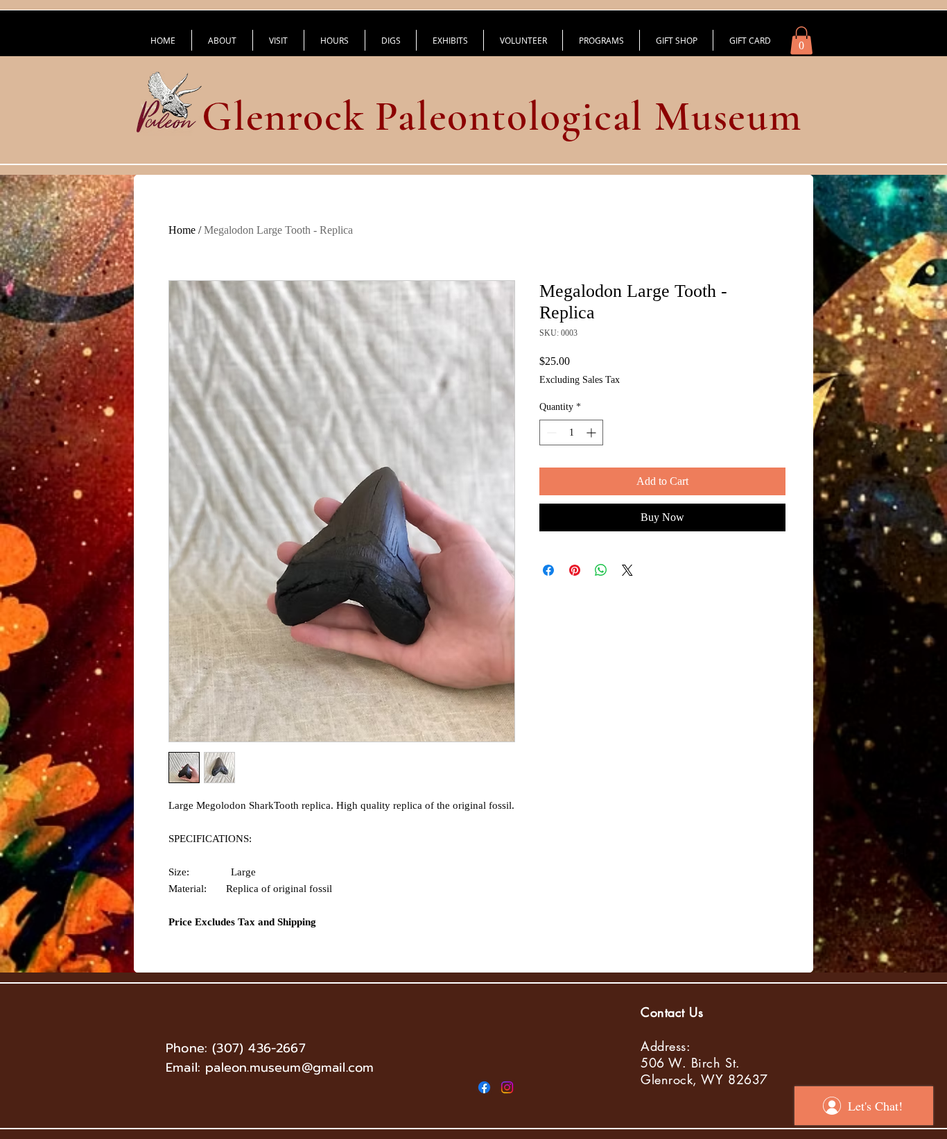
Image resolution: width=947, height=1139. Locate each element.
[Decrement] (550, 432)
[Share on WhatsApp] (601, 570)
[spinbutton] (571, 432)
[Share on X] (627, 570)
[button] (801, 40)
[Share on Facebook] (548, 570)
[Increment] (592, 432)
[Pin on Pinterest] (574, 570)
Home (182, 230)
